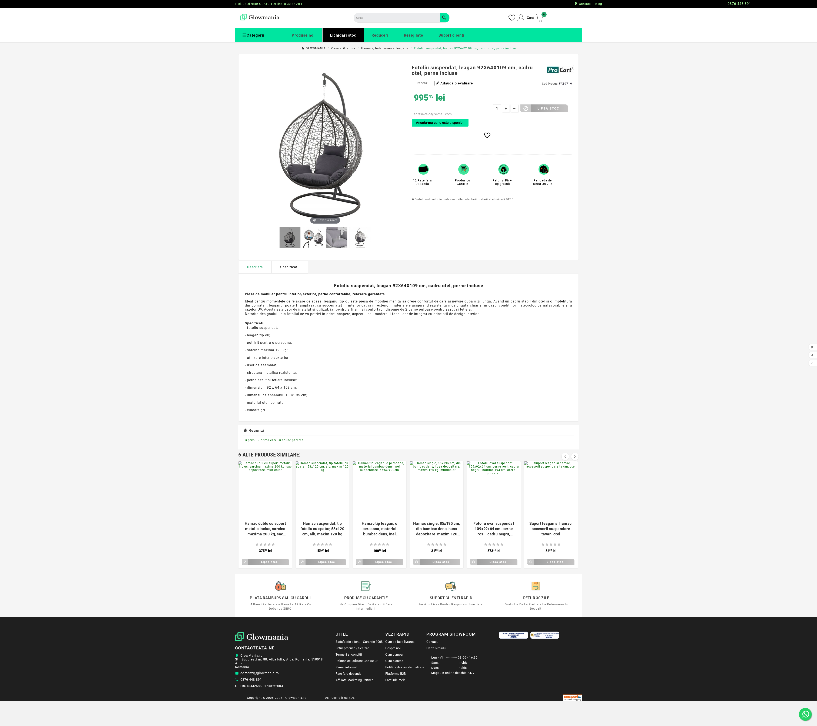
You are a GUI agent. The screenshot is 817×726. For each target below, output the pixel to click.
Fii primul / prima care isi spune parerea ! (274, 440)
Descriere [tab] (255, 267)
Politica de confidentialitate (404, 667)
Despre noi (393, 648)
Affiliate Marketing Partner (354, 680)
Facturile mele (395, 680)
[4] (269, 544)
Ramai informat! (347, 667)
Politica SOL (345, 697)
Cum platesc (394, 661)
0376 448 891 (251, 680)
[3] (265, 544)
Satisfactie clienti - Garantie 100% (359, 642)
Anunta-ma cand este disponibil (440, 123)
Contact (585, 4)
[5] (273, 544)
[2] (261, 544)
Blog (598, 4)
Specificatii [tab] (290, 267)
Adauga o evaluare (456, 83)
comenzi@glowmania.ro (259, 673)
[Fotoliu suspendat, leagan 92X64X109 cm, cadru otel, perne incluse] (290, 237)
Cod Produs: (550, 83)
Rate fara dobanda (348, 674)
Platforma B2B (395, 674)
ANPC (329, 697)
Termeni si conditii (349, 654)
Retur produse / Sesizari (353, 648)
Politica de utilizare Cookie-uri (357, 661)
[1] (257, 544)
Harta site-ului (436, 648)
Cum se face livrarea (399, 642)
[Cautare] (444, 17)
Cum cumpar (394, 654)
